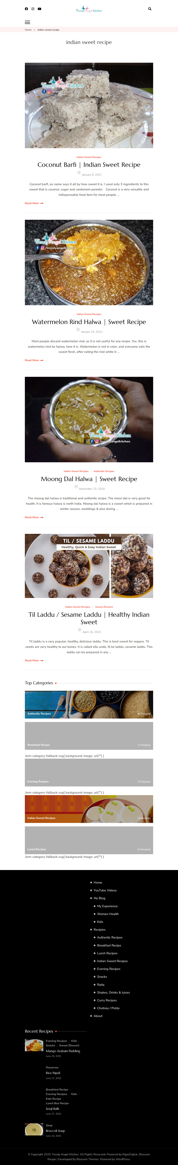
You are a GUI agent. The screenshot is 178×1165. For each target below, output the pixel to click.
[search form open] (150, 9)
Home (98, 882)
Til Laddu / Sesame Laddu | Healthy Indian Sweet (89, 618)
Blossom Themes (87, 1159)
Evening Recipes (108, 969)
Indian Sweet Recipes (89, 157)
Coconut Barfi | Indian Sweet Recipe (89, 164)
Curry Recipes (107, 1000)
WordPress (123, 1159)
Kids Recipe (53, 1099)
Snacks (102, 977)
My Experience (107, 906)
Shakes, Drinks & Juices (113, 992)
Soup (49, 1125)
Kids (100, 922)
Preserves (52, 1067)
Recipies (100, 930)
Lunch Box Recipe (57, 1103)
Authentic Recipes (104, 471)
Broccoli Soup (55, 1131)
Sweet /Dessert (104, 607)
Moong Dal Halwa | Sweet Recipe (89, 479)
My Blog (99, 898)
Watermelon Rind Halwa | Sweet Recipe (89, 322)
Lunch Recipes (107, 953)
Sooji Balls (52, 1109)
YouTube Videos (105, 890)
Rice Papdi (53, 1073)
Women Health (108, 914)
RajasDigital (129, 1154)
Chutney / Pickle (108, 1008)
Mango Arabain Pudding (63, 1051)
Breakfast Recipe (109, 945)
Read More (32, 203)
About (98, 1016)
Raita (100, 985)
